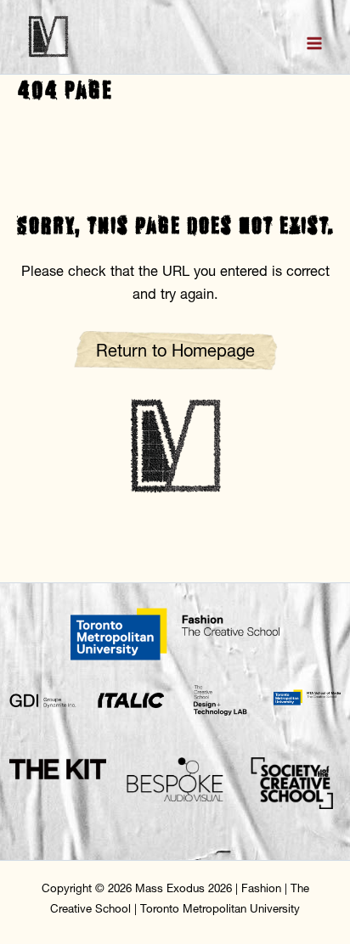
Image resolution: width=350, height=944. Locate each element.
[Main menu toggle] (314, 44)
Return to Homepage (175, 350)
